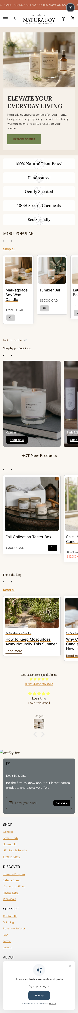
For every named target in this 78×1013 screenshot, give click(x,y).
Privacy (7, 947)
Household (9, 844)
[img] (39, 679)
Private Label (11, 892)
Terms (7, 941)
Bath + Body (10, 838)
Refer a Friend (11, 880)
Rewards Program (14, 874)
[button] (36, 734)
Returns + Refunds (14, 928)
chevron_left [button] (4, 241)
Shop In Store (11, 856)
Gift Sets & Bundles (15, 850)
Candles (8, 831)
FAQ (5, 934)
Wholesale (9, 899)
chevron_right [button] (11, 241)
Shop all (9, 249)
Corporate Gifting (14, 886)
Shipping (8, 922)
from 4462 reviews (39, 684)
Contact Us (10, 916)
